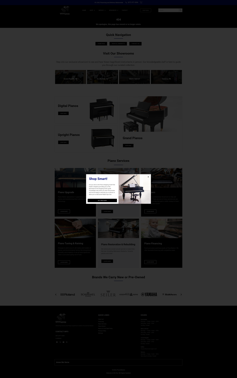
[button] (148, 177)
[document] (118, 189)
